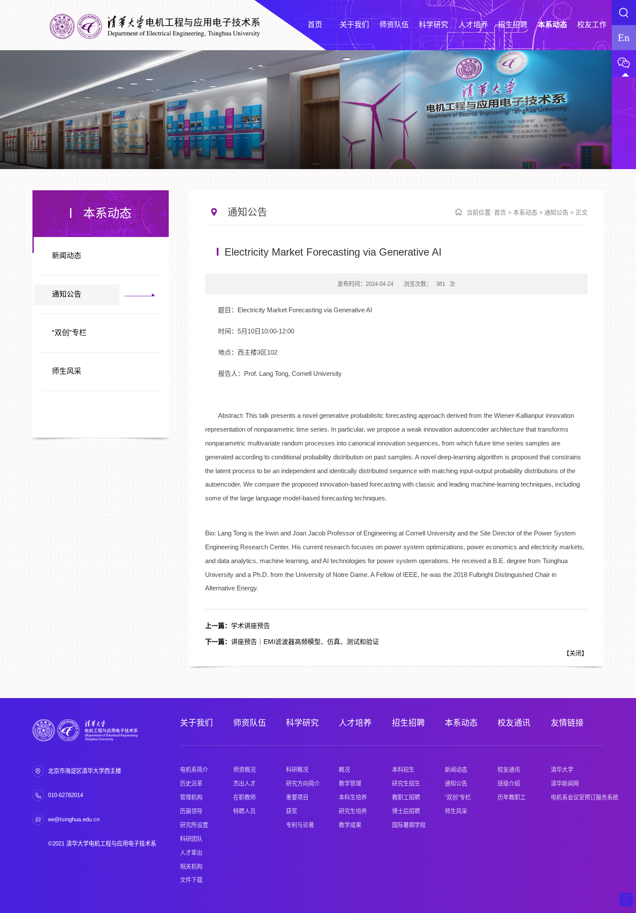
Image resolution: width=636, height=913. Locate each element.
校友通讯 (514, 722)
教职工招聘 (406, 797)
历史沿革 (191, 783)
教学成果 (350, 825)
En (624, 37)
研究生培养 (353, 811)
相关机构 (191, 866)
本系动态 (525, 212)
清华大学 (562, 769)
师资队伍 (249, 722)
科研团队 (191, 839)
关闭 (575, 653)
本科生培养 (353, 797)
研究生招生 (406, 783)
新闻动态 (66, 256)
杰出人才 (244, 783)
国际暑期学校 (409, 825)
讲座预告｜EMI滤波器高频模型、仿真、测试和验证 (292, 641)
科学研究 (302, 722)
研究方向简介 (303, 783)
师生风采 (66, 371)
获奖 (291, 811)
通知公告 (66, 294)
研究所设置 (194, 825)
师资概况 (244, 769)
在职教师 (244, 797)
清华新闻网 (565, 783)
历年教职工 (512, 797)
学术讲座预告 (237, 625)
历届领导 (191, 811)
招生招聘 (408, 722)
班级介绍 (509, 783)
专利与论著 (300, 825)
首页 (500, 212)
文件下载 (191, 880)
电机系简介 (194, 769)
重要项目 (297, 797)
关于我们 (196, 722)
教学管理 (350, 783)
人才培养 (355, 722)
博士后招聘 (406, 811)
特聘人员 (244, 811)
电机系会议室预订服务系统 (584, 797)
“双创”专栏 (69, 333)
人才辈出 (191, 852)
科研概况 (297, 769)
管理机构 (191, 797)
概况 (344, 769)
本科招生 (403, 769)
